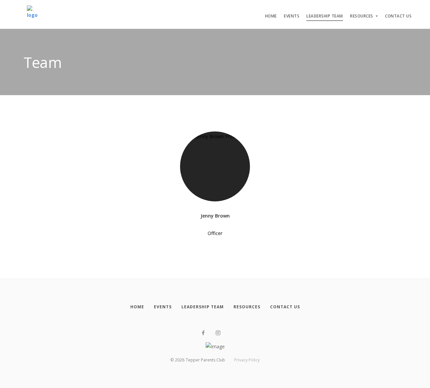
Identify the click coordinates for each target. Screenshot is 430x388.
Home (271, 15)
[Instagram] (218, 333)
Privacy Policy (247, 360)
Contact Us (398, 15)
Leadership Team (324, 15)
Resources (361, 15)
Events (291, 15)
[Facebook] (203, 333)
